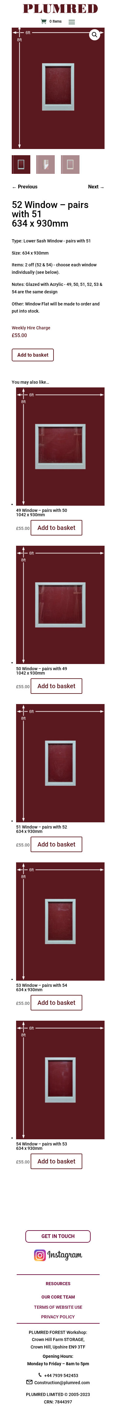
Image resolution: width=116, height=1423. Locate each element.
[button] (94, 34)
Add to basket (32, 355)
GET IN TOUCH (58, 1236)
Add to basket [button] (56, 527)
